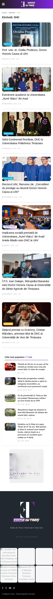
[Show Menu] (3, 4)
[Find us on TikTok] (14, 588)
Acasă (4, 13)
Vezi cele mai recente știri (27, 537)
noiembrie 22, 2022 (10, 197)
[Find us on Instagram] (6, 588)
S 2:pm (21, 441)
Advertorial (10, 227)
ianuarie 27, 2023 (9, 148)
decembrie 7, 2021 (10, 294)
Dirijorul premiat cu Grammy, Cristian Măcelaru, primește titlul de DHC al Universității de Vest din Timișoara (23, 333)
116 (28, 441)
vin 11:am (22, 418)
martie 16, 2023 (9, 59)
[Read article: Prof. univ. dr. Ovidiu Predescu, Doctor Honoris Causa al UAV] (26, 34)
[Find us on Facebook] (2, 588)
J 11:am (21, 404)
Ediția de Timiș (9, 594)
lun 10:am (22, 390)
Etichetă (12, 13)
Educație (8, 44)
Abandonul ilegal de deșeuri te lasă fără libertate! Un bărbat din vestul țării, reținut (33, 412)
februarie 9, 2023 (10, 103)
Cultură (8, 324)
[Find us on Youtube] (10, 588)
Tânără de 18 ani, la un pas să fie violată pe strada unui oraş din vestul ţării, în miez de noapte (33, 366)
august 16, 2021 (9, 342)
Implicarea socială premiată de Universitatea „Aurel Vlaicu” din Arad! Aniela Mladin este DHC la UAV (23, 236)
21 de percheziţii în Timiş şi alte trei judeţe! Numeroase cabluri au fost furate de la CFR (32, 398)
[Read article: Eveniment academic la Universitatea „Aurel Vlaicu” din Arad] (26, 79)
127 (30, 390)
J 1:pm (21, 373)
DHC (19, 13)
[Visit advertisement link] (26, 466)
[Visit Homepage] (28, 4)
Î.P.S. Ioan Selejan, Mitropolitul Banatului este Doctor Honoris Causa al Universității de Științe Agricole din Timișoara (26, 285)
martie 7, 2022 (8, 245)
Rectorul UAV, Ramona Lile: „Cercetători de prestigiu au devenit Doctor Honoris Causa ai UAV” (25, 188)
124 (28, 404)
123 (30, 418)
